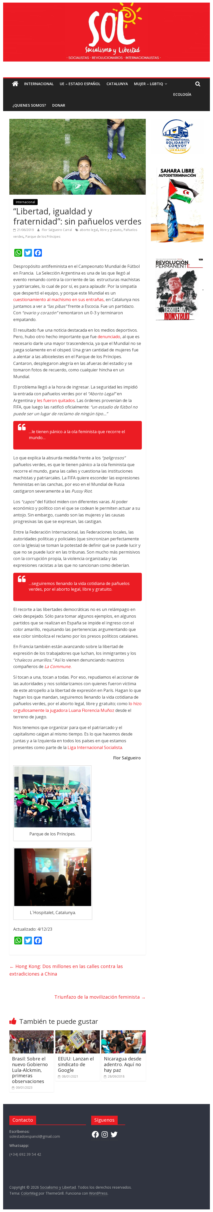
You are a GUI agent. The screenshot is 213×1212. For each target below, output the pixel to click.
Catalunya (117, 83)
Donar (58, 105)
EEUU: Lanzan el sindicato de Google (76, 1064)
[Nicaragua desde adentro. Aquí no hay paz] (123, 1033)
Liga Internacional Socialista (95, 747)
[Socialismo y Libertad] (106, 6)
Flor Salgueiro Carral (57, 230)
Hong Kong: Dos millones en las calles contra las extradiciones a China (66, 970)
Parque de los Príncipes (42, 236)
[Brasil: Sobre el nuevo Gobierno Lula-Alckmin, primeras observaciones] (31, 1033)
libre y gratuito (111, 230)
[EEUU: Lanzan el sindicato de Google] (77, 1033)
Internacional (39, 83)
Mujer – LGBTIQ (148, 83)
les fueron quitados (56, 400)
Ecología (182, 94)
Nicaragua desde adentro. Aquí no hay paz (122, 1064)
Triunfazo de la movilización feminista (100, 997)
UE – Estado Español (80, 83)
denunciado (109, 336)
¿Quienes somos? (29, 105)
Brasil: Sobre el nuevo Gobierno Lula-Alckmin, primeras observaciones (30, 1070)
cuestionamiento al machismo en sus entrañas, (59, 299)
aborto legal (89, 230)
